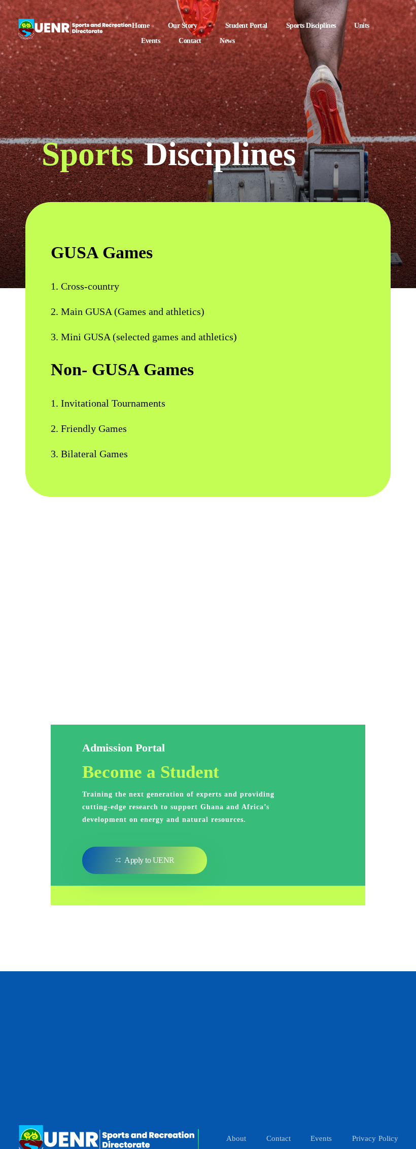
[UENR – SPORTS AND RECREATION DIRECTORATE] (75, 27)
